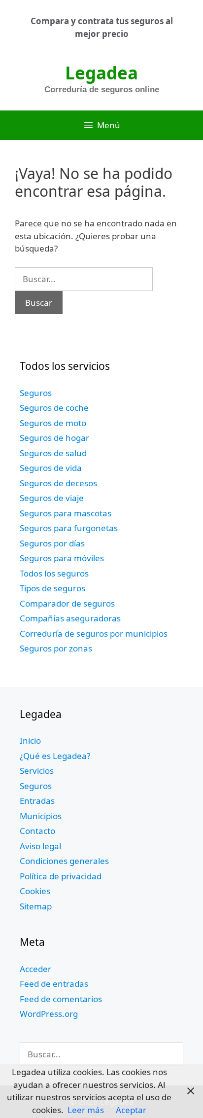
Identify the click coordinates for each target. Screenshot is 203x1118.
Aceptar (131, 1110)
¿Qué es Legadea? (55, 755)
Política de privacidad (61, 876)
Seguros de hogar (54, 437)
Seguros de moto (53, 423)
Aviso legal (40, 846)
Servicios (37, 770)
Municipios (41, 816)
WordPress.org (49, 1013)
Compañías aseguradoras (70, 618)
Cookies (35, 891)
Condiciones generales (64, 860)
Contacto (37, 830)
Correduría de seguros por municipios (94, 633)
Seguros (36, 392)
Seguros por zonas (56, 648)
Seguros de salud (53, 453)
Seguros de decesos (58, 483)
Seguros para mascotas (65, 513)
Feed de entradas (54, 983)
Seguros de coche (54, 407)
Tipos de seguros (52, 588)
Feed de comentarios (61, 999)
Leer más (86, 1110)
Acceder (35, 968)
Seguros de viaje (52, 498)
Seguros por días (52, 543)
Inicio (30, 740)
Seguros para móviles (62, 558)
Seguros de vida (51, 467)
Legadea (101, 72)
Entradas (37, 800)
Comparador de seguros (67, 603)
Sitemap (36, 906)
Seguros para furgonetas (69, 528)
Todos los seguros (54, 573)
